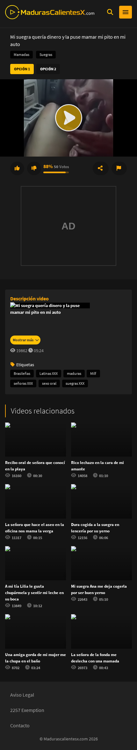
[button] (68, 118)
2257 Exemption (27, 710)
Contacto (20, 725)
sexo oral (49, 383)
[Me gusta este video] (17, 168)
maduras (74, 373)
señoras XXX (23, 383)
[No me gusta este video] (34, 168)
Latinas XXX (49, 373)
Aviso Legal (22, 695)
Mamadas (21, 54)
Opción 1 (22, 68)
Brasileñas (22, 373)
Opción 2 (48, 68)
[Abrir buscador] (110, 12)
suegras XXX (75, 383)
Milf (93, 373)
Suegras (46, 54)
